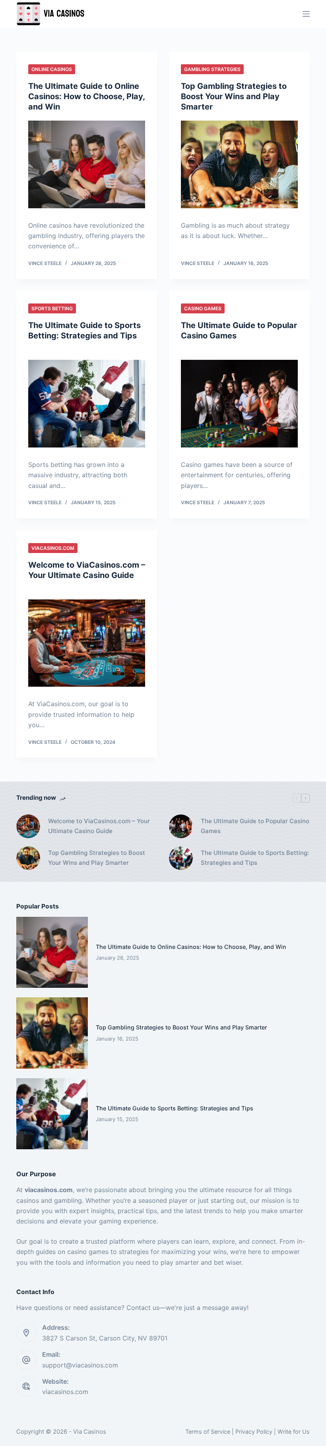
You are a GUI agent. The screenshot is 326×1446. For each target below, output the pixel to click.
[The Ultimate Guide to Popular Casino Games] (239, 403)
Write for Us (293, 1431)
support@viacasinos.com (80, 1365)
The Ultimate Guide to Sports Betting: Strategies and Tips (255, 857)
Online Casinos (51, 69)
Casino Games (202, 308)
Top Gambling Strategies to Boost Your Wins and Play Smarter (234, 96)
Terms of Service (207, 1431)
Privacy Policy (253, 1431)
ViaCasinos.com (52, 548)
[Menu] (306, 13)
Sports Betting (52, 308)
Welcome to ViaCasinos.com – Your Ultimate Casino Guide (99, 826)
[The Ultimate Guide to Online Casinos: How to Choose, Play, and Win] (86, 164)
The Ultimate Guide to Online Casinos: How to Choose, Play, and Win (86, 96)
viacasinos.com (65, 1392)
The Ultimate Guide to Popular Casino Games (255, 826)
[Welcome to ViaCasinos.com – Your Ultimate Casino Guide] (86, 643)
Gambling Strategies (212, 69)
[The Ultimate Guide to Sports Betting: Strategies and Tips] (86, 403)
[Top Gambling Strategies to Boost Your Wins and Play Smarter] (239, 164)
